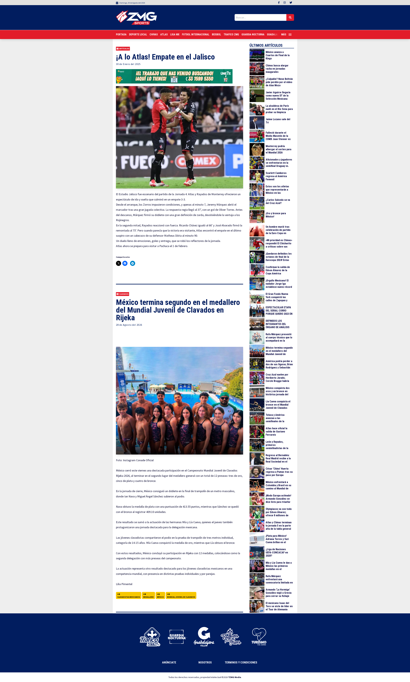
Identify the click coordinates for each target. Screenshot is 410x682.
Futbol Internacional (195, 34)
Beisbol (216, 34)
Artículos (124, 48)
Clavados (123, 294)
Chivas (154, 34)
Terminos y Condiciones (241, 662)
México (160, 597)
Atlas (164, 34)
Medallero (148, 597)
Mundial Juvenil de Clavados (181, 597)
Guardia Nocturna (253, 34)
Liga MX (174, 34)
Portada (121, 34)
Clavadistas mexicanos (128, 597)
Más (283, 34)
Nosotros (205, 662)
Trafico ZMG (231, 34)
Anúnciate (169, 662)
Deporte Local (138, 34)
